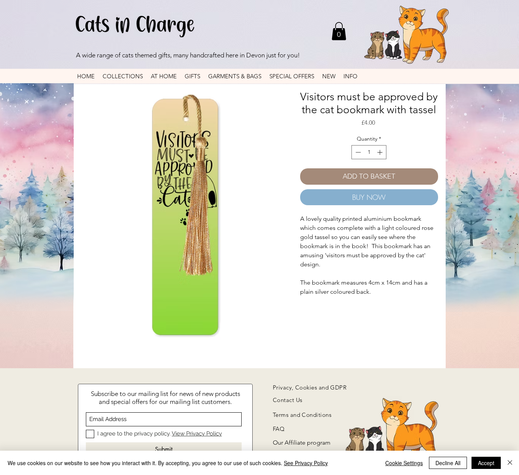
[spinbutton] (369, 152)
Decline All (447, 463)
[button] (339, 31)
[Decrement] (357, 152)
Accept (486, 463)
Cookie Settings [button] (404, 463)
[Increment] (380, 152)
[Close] (509, 463)
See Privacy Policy (306, 463)
